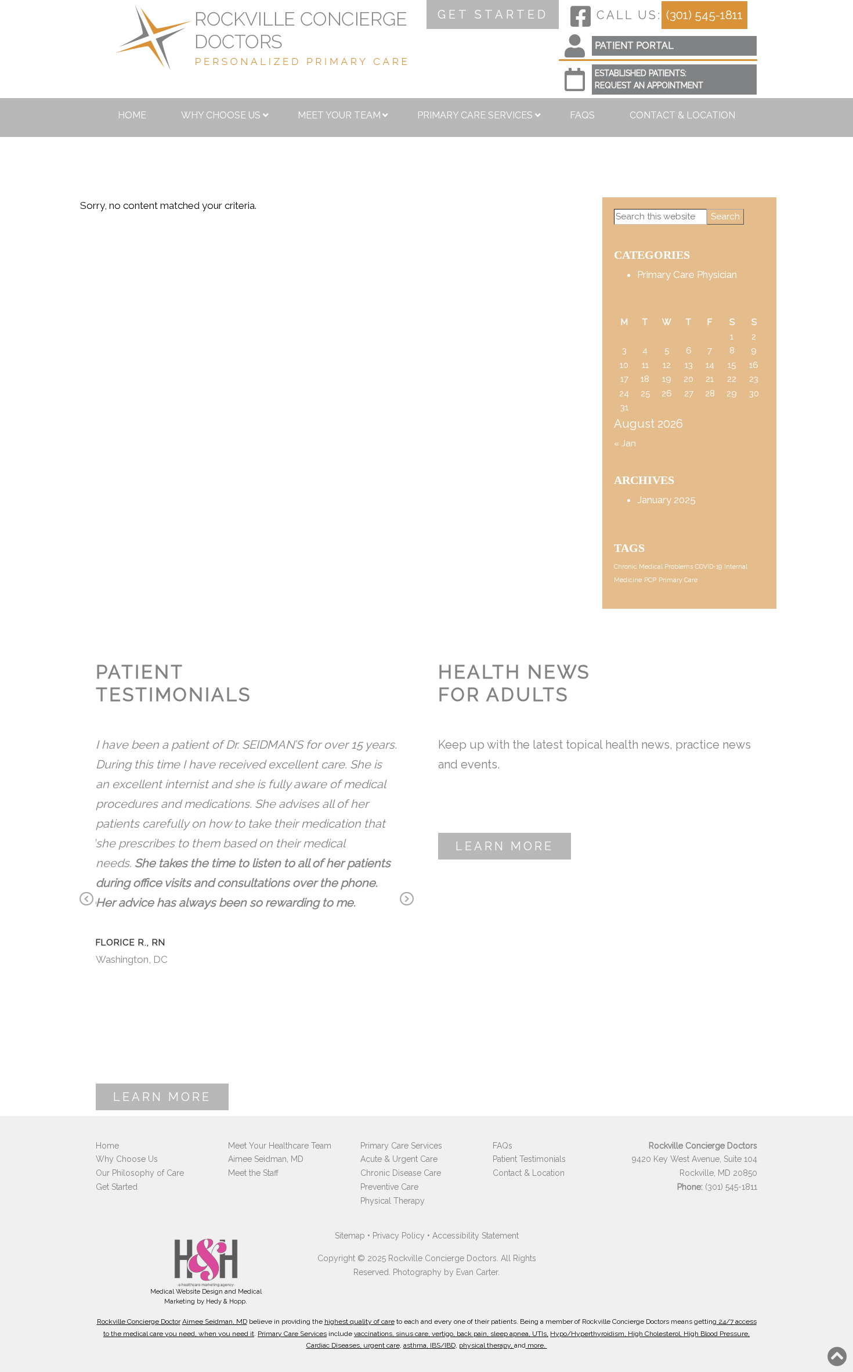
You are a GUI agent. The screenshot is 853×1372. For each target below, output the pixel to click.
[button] (837, 1356)
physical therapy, (486, 1345)
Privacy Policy (399, 1235)
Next (407, 900)
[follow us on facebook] (580, 16)
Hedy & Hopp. (226, 1301)
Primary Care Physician (687, 274)
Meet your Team (339, 115)
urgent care (381, 1345)
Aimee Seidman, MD (265, 1159)
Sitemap (350, 1235)
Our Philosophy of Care (140, 1173)
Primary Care (678, 579)
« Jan (625, 443)
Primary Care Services (475, 115)
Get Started (117, 1187)
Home (132, 115)
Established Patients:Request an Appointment (649, 79)
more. (536, 1345)
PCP (650, 579)
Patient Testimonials (529, 1159)
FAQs (582, 115)
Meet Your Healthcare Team (279, 1145)
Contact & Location (682, 115)
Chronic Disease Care (400, 1173)
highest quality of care (359, 1321)
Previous (86, 900)
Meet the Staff (253, 1173)
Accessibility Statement (475, 1235)
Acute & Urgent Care (399, 1159)
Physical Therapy (392, 1200)
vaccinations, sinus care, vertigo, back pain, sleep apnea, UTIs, (451, 1334)
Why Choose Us (221, 115)
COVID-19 (708, 566)
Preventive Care (389, 1187)
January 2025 (666, 500)
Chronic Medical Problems (653, 566)
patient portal (634, 45)
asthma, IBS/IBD (429, 1345)
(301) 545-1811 (704, 15)
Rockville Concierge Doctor (138, 1321)
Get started (493, 14)
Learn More (162, 1097)
